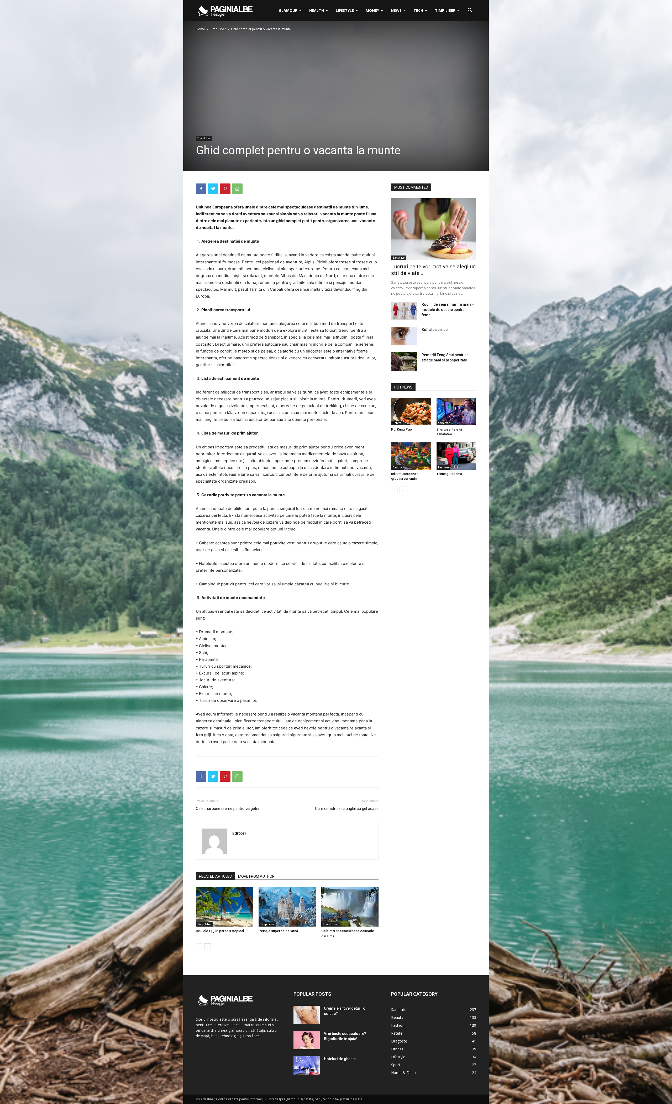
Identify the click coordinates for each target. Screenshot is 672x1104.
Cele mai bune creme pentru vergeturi (228, 808)
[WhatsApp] (237, 188)
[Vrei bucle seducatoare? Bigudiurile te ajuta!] (306, 1040)
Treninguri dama (449, 474)
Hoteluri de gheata (340, 1059)
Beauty (397, 467)
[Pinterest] (225, 188)
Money (372, 10)
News (396, 10)
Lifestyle (345, 10)
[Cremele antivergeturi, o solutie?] (306, 1015)
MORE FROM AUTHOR (256, 876)
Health (316, 10)
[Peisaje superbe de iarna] (287, 907)
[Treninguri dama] (456, 456)
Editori (239, 833)
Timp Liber (445, 10)
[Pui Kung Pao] (411, 411)
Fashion (443, 467)
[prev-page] (199, 946)
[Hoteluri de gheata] (306, 1065)
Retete (397, 423)
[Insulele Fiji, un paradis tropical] (224, 907)
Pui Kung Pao (401, 429)
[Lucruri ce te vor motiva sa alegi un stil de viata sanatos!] (433, 229)
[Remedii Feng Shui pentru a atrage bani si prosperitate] (404, 361)
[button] (470, 10)
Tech (418, 10)
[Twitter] (213, 188)
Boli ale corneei (435, 330)
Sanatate (399, 257)
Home (200, 29)
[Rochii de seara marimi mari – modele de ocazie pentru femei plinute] (404, 311)
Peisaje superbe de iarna (278, 931)
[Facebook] (201, 188)
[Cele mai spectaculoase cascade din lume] (350, 907)
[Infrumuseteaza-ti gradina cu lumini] (411, 456)
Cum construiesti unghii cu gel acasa (347, 808)
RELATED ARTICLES (215, 876)
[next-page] (207, 946)
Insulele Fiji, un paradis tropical (220, 931)
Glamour (288, 10)
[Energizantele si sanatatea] (456, 411)
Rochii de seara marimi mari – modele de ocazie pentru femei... (448, 309)
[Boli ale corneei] (404, 336)
